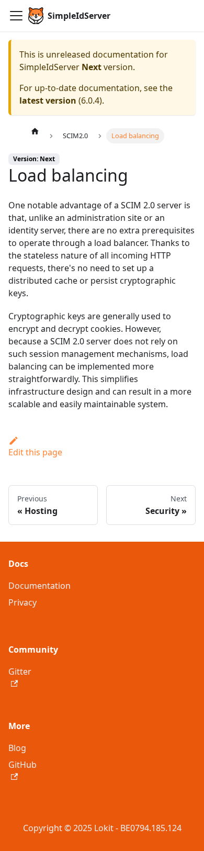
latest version (47, 100)
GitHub (22, 764)
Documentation (39, 585)
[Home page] (35, 131)
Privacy (22, 602)
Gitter (19, 671)
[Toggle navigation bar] (16, 16)
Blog (17, 748)
